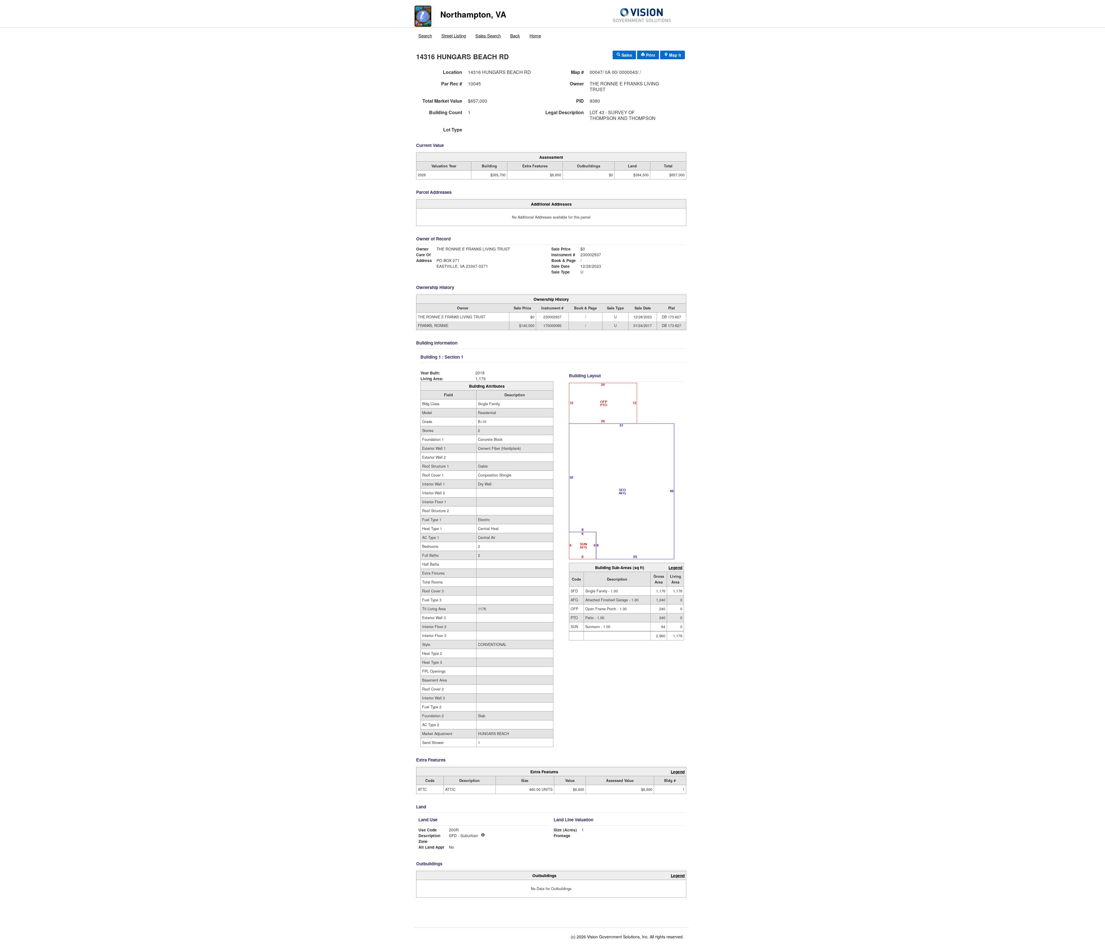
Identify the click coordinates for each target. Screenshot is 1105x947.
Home (535, 35)
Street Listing (453, 35)
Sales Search (488, 35)
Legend (675, 567)
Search (425, 35)
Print (650, 55)
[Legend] (483, 835)
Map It (674, 55)
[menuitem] (425, 34)
